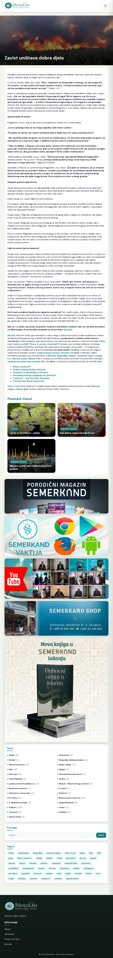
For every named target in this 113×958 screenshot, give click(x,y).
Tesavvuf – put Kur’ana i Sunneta (31, 378)
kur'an (83, 858)
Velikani (63, 812)
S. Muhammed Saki (18, 802)
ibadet (49, 858)
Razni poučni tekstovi (69, 798)
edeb (82, 853)
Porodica (13, 798)
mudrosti (85, 863)
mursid (52, 868)
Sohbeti (13, 807)
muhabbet (13, 868)
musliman (64, 868)
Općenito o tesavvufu (19, 793)
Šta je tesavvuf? (22, 366)
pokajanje (88, 868)
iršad (59, 858)
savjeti (49, 873)
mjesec (44, 863)
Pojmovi (63, 793)
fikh (99, 853)
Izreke (62, 779)
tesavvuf (45, 878)
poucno (37, 873)
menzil (12, 863)
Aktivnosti (64, 755)
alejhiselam (23, 853)
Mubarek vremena (17, 788)
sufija (11, 878)
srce (98, 873)
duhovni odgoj (53, 853)
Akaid (11, 755)
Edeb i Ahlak (65, 765)
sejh (59, 873)
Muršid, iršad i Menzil (24, 358)
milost (22, 863)
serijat (78, 873)
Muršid (11, 335)
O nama (63, 788)
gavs (11, 858)
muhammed (28, 868)
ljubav (93, 858)
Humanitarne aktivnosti (70, 774)
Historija (13, 774)
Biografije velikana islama (71, 760)
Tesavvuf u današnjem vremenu (30, 372)
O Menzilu (50, 355)
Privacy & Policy (12, 939)
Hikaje (62, 769)
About (7, 929)
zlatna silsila (72, 878)
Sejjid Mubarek (66, 802)
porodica (13, 873)
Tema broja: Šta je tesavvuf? (29, 381)
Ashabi (12, 760)
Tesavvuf (13, 812)
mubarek (56, 863)
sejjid (68, 873)
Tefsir (62, 807)
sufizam (21, 878)
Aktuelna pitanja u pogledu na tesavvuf (34, 375)
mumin (41, 868)
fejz (91, 853)
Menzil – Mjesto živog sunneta (74, 784)
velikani (58, 878)
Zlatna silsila (15, 817)
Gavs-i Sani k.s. (24, 858)
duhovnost (70, 853)
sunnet (33, 878)
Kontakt (68, 329)
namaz (76, 868)
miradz (33, 863)
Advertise (9, 934)
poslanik (25, 873)
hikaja (39, 858)
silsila (88, 873)
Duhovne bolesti (17, 765)
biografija (37, 853)
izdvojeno (71, 858)
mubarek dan (71, 863)
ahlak (11, 853)
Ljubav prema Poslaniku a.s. (22, 784)
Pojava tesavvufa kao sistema (53, 352)
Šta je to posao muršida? (44, 344)
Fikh (11, 769)
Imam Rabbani (16, 779)
